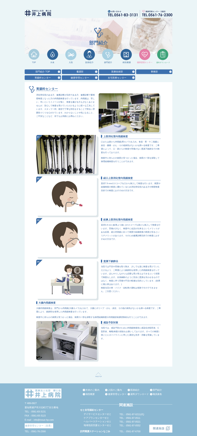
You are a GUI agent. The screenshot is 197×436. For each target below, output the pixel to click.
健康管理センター (80, 77)
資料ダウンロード (139, 394)
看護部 (79, 71)
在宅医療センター (117, 77)
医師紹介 (135, 390)
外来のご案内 (92, 390)
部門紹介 (157, 390)
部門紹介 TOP (42, 71)
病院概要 (90, 394)
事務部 (154, 71)
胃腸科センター (43, 77)
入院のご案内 (115, 390)
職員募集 (157, 394)
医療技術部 (117, 71)
